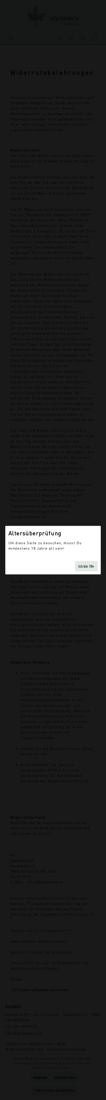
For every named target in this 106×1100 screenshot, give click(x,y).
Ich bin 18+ (86, 566)
